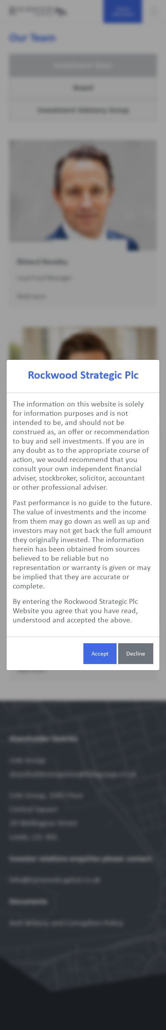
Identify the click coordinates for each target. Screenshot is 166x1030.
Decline (135, 653)
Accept (99, 653)
